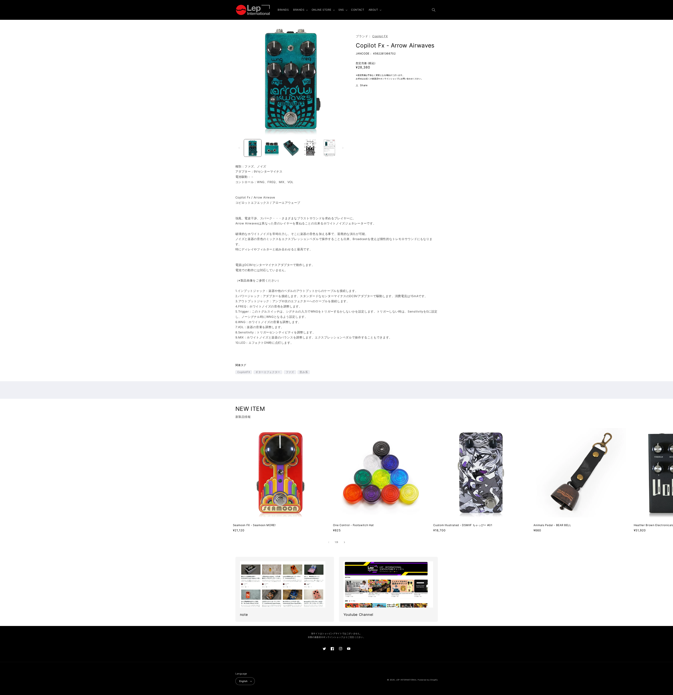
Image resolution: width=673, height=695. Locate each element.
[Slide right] (343, 148)
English (243, 681)
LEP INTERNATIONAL (406, 680)
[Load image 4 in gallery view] (310, 148)
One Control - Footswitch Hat (353, 525)
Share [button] (364, 85)
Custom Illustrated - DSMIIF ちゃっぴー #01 (462, 525)
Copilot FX (380, 36)
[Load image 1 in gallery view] (252, 148)
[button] (300, 10)
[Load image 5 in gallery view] (329, 148)
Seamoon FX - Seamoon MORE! (254, 525)
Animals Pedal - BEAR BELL (552, 525)
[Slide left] (239, 148)
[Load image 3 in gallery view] (291, 148)
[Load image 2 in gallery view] (271, 148)
